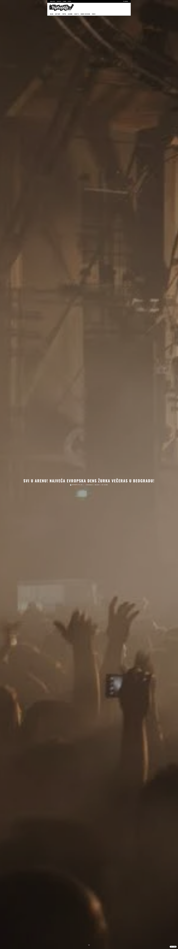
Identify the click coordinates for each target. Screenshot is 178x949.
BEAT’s (77, 14)
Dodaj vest (52, 1)
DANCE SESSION (85, 14)
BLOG (51, 14)
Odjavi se (59, 1)
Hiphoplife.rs (77, 484)
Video (93, 14)
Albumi (70, 14)
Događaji (89, 484)
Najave (97, 484)
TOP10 (64, 14)
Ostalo (69, 1)
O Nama (64, 1)
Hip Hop (57, 14)
